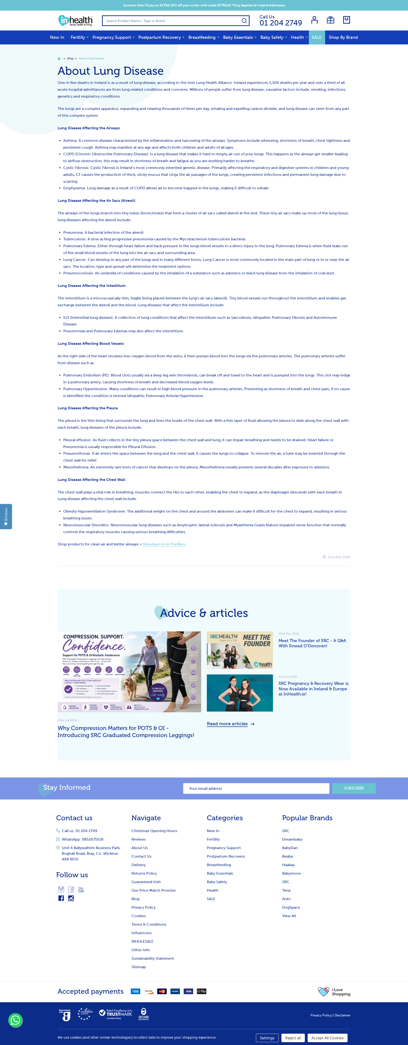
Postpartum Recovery (159, 37)
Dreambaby (292, 839)
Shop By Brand (343, 37)
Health (297, 37)
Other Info (141, 950)
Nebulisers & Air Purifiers (163, 544)
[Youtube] (81, 889)
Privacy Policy (144, 907)
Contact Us (141, 856)
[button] (334, 992)
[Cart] (346, 20)
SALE (316, 37)
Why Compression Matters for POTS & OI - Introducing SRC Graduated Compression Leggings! (126, 731)
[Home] (60, 58)
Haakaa (288, 865)
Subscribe (354, 788)
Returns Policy (144, 873)
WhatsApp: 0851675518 (82, 839)
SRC (285, 831)
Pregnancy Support (112, 37)
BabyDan (290, 848)
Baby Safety (271, 37)
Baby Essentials (238, 37)
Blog (135, 899)
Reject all (293, 1038)
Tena (286, 890)
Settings (267, 1038)
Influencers (142, 933)
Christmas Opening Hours (154, 831)
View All (289, 916)
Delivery (139, 865)
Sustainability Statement (153, 958)
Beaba (287, 856)
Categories (225, 818)
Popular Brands (307, 818)
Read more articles (227, 723)
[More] (87, 37)
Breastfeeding (202, 37)
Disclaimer (342, 1015)
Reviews (139, 839)
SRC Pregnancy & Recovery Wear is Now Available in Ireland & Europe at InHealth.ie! (313, 689)
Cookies (139, 916)
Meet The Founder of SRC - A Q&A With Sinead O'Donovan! (312, 643)
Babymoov (291, 873)
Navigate (146, 818)
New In (57, 37)
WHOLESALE (142, 941)
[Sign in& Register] (314, 20)
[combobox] (176, 20)
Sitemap (139, 967)
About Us (140, 848)
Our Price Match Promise (154, 890)
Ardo (286, 899)
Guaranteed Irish (146, 882)
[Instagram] (61, 889)
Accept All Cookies (327, 1038)
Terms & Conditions (149, 924)
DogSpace (291, 907)
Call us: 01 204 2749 (79, 831)
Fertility (78, 37)
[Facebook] (71, 889)
